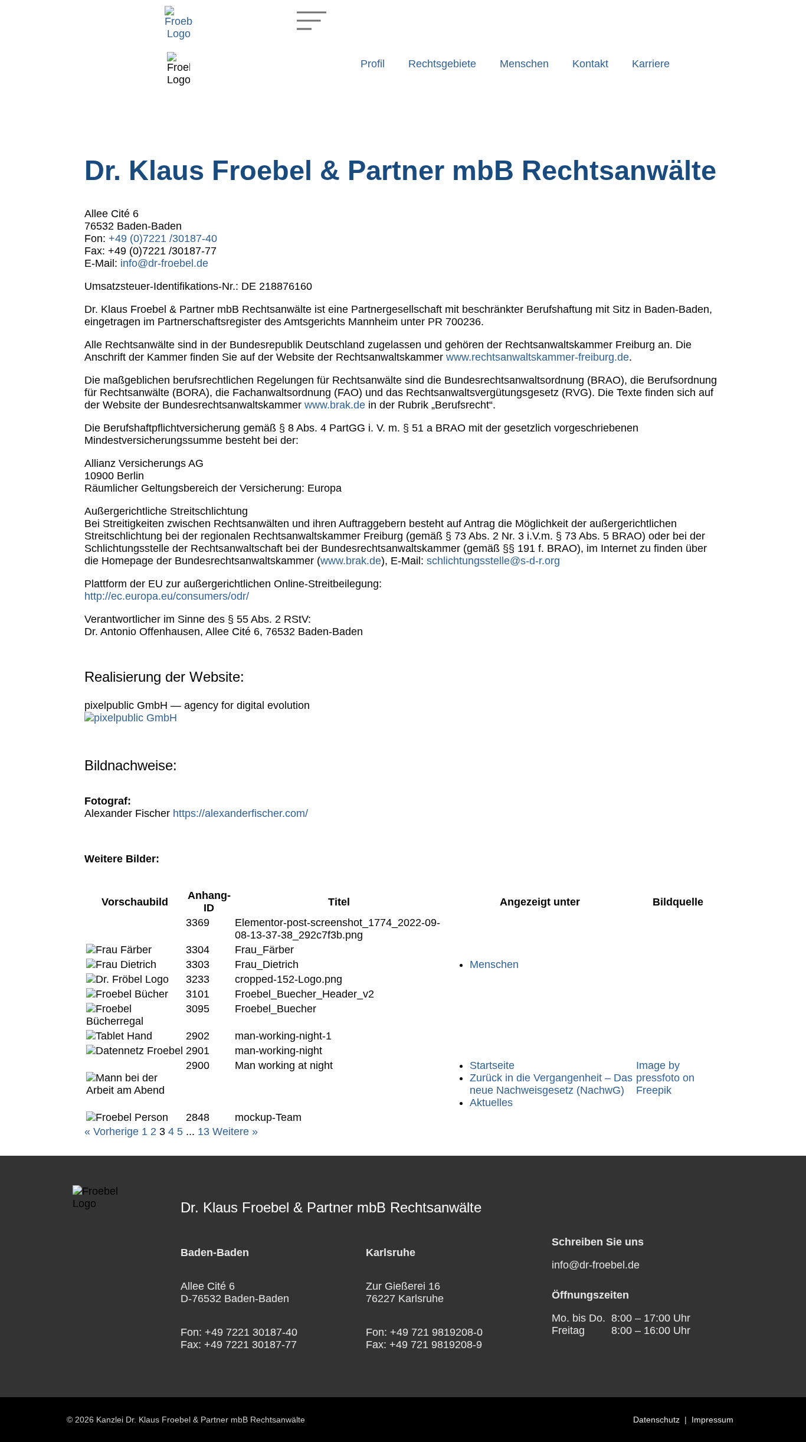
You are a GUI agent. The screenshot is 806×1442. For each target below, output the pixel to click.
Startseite (492, 1065)
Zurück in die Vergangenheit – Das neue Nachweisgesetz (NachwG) (551, 1084)
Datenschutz (656, 1419)
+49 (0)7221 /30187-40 (163, 238)
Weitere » (235, 1131)
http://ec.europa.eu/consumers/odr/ (166, 596)
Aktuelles (491, 1103)
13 (203, 1131)
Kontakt (590, 64)
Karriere (651, 64)
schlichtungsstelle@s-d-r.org (493, 561)
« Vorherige (111, 1131)
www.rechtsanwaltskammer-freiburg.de (537, 357)
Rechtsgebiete (442, 64)
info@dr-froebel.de (164, 263)
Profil (373, 64)
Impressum (712, 1419)
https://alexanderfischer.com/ (240, 813)
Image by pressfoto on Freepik (665, 1078)
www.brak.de (334, 405)
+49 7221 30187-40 (251, 1332)
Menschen (524, 64)
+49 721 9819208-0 (436, 1332)
